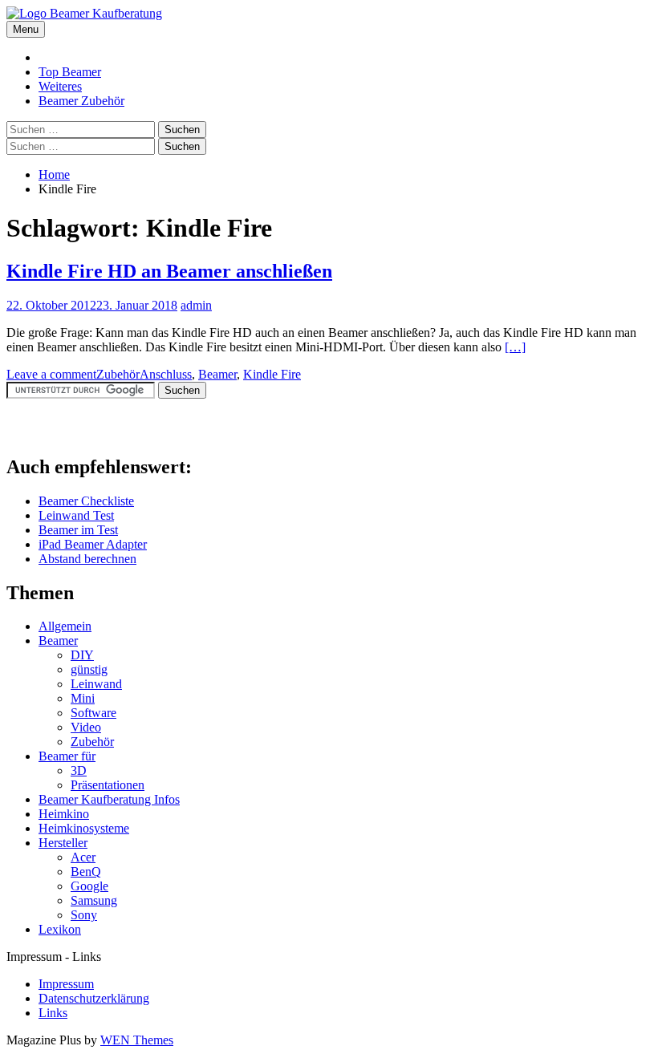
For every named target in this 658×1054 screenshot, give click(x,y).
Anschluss (166, 374)
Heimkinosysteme (84, 828)
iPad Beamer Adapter (93, 544)
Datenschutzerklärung (94, 998)
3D (79, 770)
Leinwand (96, 684)
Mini (83, 698)
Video (86, 727)
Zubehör (118, 374)
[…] (515, 347)
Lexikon (60, 929)
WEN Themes (136, 1040)
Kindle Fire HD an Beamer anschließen (169, 271)
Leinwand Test (76, 515)
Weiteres (60, 86)
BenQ (86, 871)
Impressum (66, 984)
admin (196, 305)
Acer (83, 857)
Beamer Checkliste (86, 501)
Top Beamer (70, 72)
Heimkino (64, 814)
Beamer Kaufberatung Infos (109, 799)
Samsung (94, 900)
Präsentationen (107, 785)
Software (93, 713)
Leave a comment (51, 374)
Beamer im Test (78, 530)
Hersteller (63, 842)
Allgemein (65, 626)
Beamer (217, 374)
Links (53, 1013)
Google (89, 886)
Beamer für (67, 756)
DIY (82, 655)
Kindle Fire (272, 374)
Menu (26, 29)
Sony (84, 915)
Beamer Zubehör (81, 100)
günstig (89, 669)
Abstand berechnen (87, 559)
